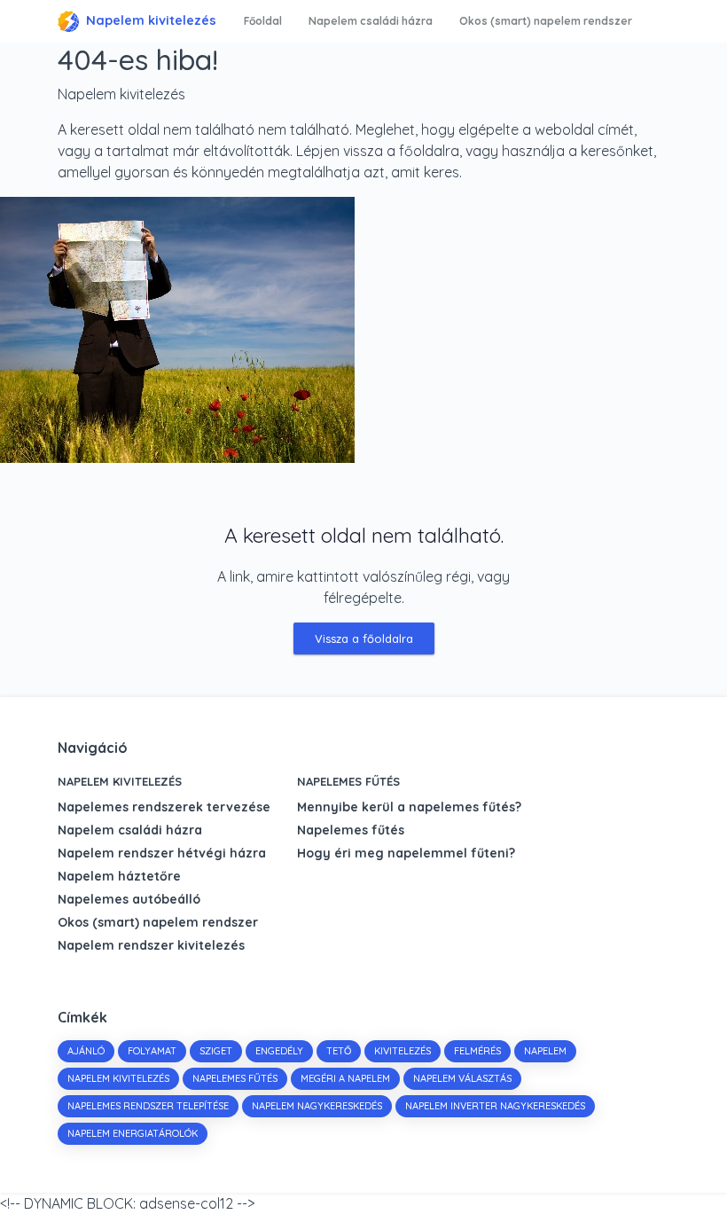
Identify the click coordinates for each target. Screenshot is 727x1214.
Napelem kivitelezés (151, 20)
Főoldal (263, 20)
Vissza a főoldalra (364, 638)
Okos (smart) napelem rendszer (545, 20)
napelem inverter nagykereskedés (495, 1106)
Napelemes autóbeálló (129, 899)
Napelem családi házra (371, 20)
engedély (279, 1051)
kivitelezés (402, 1051)
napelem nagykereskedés (317, 1106)
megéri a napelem (345, 1078)
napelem (545, 1051)
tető (338, 1051)
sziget (215, 1051)
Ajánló (86, 1051)
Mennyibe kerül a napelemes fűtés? (409, 807)
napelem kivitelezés (118, 1078)
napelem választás (462, 1078)
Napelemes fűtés (348, 781)
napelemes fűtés (235, 1078)
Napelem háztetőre (119, 876)
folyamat (152, 1051)
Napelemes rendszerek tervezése (164, 807)
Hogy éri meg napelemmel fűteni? (406, 853)
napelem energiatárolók (132, 1133)
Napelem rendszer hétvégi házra (162, 853)
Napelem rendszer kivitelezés (151, 945)
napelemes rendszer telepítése (148, 1106)
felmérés (477, 1051)
